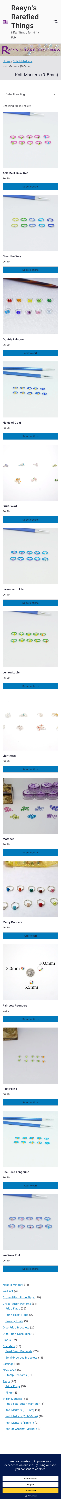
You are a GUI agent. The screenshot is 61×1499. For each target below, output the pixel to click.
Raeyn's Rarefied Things (25, 17)
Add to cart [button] (30, 353)
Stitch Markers (22, 61)
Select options (30, 186)
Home (7, 61)
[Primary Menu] (55, 21)
